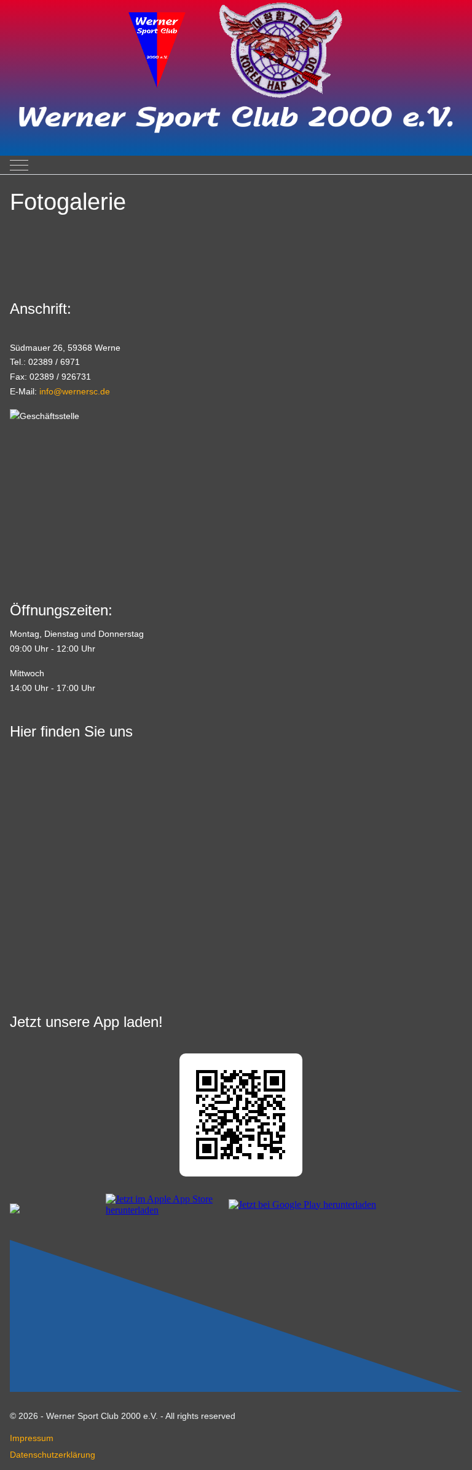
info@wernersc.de (74, 391)
